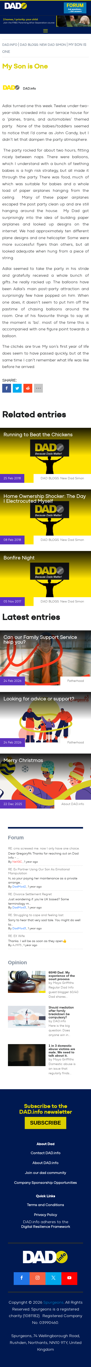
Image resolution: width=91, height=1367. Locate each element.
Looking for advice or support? (39, 698)
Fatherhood (75, 681)
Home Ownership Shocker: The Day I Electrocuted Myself (45, 498)
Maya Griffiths (63, 983)
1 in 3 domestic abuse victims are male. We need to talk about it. (62, 1050)
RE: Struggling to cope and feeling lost (35, 915)
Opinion (17, 962)
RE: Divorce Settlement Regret (30, 894)
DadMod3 (19, 907)
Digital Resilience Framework (45, 1226)
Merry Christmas (23, 760)
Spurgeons (53, 1303)
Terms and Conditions (45, 1205)
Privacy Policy (45, 1215)
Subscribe (45, 1123)
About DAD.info (72, 804)
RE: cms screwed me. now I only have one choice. (44, 848)
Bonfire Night (19, 557)
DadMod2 (19, 886)
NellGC (17, 861)
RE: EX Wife (16, 936)
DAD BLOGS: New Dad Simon (43, 44)
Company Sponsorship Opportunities (45, 1182)
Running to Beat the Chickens (38, 434)
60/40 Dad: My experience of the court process (62, 976)
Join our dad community (45, 1173)
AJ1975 (16, 945)
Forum (16, 837)
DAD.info (9, 44)
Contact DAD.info (46, 1153)
